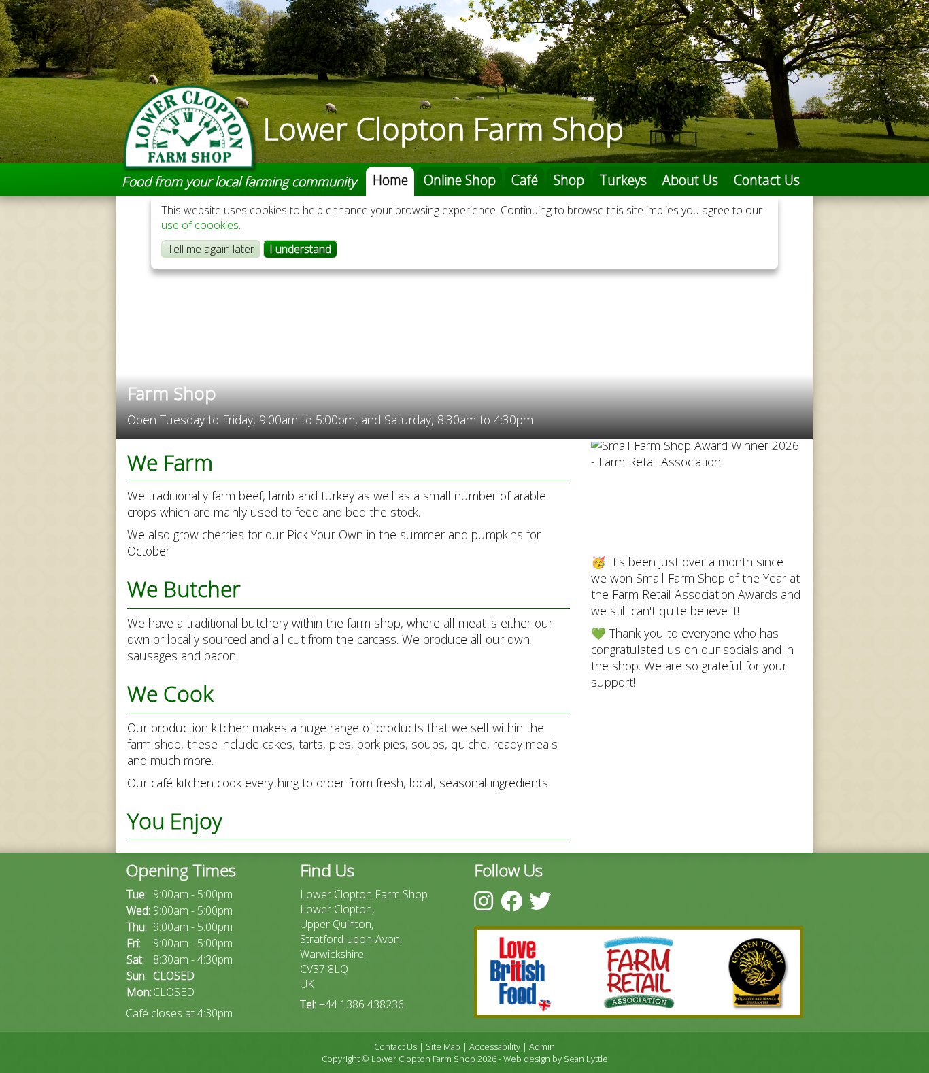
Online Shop (460, 180)
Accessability (494, 1046)
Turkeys (623, 180)
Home (390, 180)
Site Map (443, 1046)
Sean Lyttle (586, 1059)
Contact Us (767, 180)
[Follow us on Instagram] (483, 900)
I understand (300, 248)
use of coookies (200, 225)
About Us (690, 180)
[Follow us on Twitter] (540, 900)
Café (524, 180)
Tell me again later (210, 248)
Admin (542, 1046)
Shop (569, 180)
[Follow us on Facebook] (511, 900)
